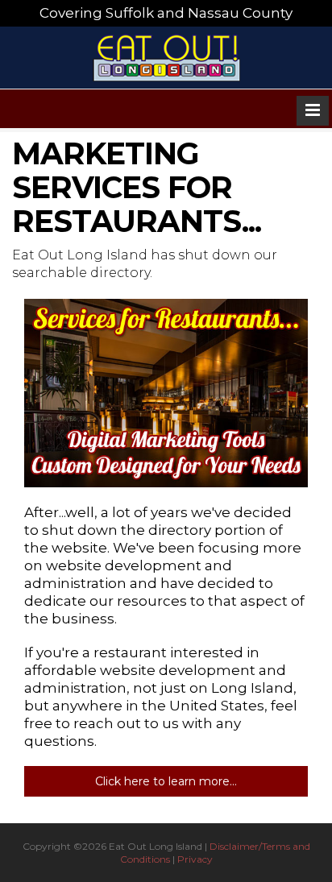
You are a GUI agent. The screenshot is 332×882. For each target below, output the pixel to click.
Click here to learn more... (166, 781)
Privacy (195, 859)
